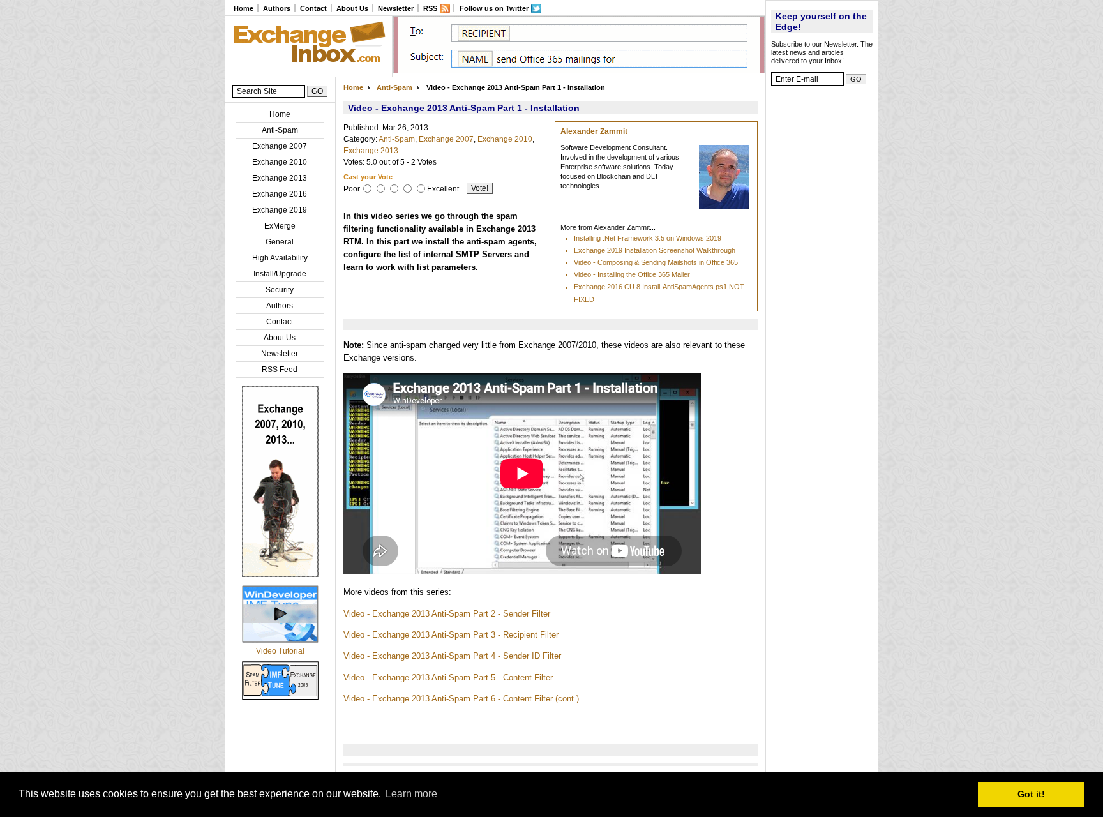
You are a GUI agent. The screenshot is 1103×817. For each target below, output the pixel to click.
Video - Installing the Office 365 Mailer (632, 274)
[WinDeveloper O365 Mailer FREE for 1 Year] (579, 70)
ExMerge (280, 225)
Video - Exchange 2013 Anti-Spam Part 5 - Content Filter (448, 677)
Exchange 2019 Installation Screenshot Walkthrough (654, 250)
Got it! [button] (1031, 794)
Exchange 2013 (279, 178)
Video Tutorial (280, 651)
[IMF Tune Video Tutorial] (280, 640)
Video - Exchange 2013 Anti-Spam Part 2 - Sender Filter (446, 613)
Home (243, 8)
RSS (430, 8)
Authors (276, 8)
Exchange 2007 (279, 146)
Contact (313, 8)
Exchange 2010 (279, 162)
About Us (352, 8)
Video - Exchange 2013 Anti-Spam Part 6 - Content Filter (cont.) (461, 698)
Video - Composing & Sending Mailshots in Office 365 (656, 262)
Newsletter (396, 8)
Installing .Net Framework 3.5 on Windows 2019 (647, 238)
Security (280, 289)
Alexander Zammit (593, 131)
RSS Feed (279, 369)
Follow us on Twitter (494, 8)
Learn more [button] (411, 793)
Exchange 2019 (279, 210)
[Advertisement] (822, 284)
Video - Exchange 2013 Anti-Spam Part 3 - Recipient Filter (451, 635)
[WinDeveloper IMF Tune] (280, 574)
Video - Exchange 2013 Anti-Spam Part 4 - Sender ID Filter (452, 656)
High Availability (280, 257)
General (280, 241)
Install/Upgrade (279, 273)
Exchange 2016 (279, 194)
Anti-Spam (280, 130)
